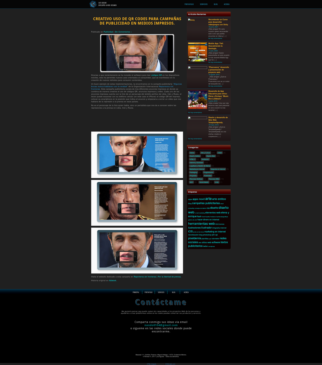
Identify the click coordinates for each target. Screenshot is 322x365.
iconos (221, 224)
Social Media (203, 182)
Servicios (204, 4)
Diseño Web (211, 156)
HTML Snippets (151, 364)
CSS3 (220, 153)
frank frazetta (206, 217)
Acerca (227, 4)
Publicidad (108, 31)
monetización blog (195, 234)
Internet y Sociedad (196, 162)
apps (190, 199)
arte (208, 198)
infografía (216, 228)
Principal (136, 292)
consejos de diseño (200, 208)
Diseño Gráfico (195, 156)
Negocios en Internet (218, 169)
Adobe (192, 153)
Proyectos (193, 176)
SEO (191, 182)
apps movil (199, 199)
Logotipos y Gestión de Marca (200, 166)
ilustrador (206, 227)
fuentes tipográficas (222, 217)
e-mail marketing (200, 213)
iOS (190, 231)
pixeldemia (194, 238)
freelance (213, 217)
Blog (216, 4)
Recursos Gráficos (196, 179)
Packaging (193, 172)
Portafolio (189, 4)
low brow (201, 232)
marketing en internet (215, 231)
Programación (208, 172)
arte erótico (219, 199)
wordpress (211, 246)
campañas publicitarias (206, 203)
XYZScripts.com (170, 364)
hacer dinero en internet (208, 219)
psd (210, 239)
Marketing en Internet (197, 169)
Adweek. (113, 280)
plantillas (205, 238)
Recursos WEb (214, 179)
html (217, 224)
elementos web (212, 212)
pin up (215, 234)
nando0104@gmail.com (161, 325)
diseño (214, 208)
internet (223, 228)
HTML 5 (192, 159)
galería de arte (192, 220)
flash (199, 216)
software (216, 242)
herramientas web (201, 223)
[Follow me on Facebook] (157, 347)
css (208, 207)
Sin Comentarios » (123, 31)
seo (200, 242)
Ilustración (205, 159)
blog (190, 203)
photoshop (207, 234)
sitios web (206, 242)
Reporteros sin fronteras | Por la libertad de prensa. (157, 276)
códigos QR (156, 75)
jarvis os (195, 232)
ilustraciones (194, 227)
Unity (216, 182)
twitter (205, 246)
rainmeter (215, 238)
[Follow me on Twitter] (166, 347)
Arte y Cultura (205, 153)
